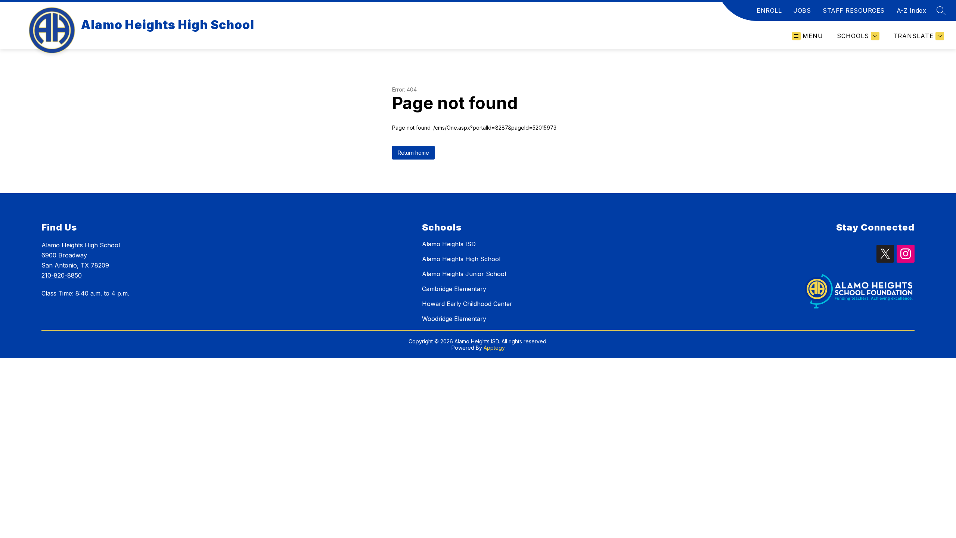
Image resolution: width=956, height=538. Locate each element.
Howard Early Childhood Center (467, 303)
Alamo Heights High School (461, 259)
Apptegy (494, 347)
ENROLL (769, 10)
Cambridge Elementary (454, 289)
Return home (413, 152)
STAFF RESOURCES (854, 10)
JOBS (802, 10)
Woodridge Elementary (454, 318)
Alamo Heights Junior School (464, 274)
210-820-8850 (61, 275)
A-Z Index (911, 10)
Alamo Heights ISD (449, 244)
